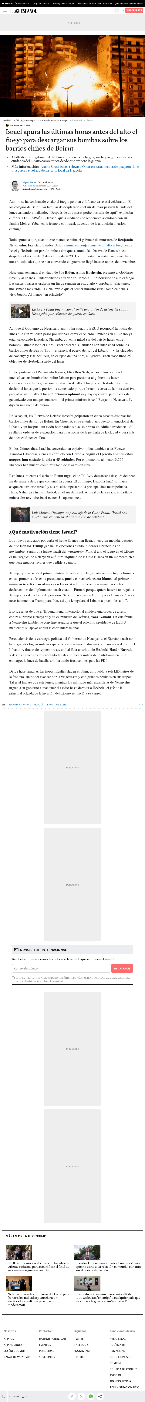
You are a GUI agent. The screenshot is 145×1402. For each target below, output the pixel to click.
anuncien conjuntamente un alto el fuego (95, 245)
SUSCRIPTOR (47, 1357)
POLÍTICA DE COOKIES (123, 1369)
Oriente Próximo (20, 125)
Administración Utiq (124, 1387)
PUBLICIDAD (46, 1351)
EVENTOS (45, 1345)
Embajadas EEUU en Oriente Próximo (95, 3)
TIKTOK (79, 1357)
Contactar (45, 1331)
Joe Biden (61, 704)
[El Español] (62, 10)
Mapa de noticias (41, 3)
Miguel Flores (29, 182)
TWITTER (79, 1339)
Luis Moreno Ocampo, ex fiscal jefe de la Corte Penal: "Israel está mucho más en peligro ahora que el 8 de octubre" (79, 514)
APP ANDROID (13, 1345)
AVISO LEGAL (118, 1339)
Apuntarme (122, 968)
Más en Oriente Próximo (26, 1236)
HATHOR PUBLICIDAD (52, 1339)
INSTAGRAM (82, 1351)
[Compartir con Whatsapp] (91, 1396)
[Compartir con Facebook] (73, 1396)
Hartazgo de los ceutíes (63, 3)
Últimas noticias (22, 3)
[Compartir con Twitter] (82, 1396)
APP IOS (9, 1339)
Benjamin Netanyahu (19, 704)
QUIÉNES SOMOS (14, 1351)
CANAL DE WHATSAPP (17, 1357)
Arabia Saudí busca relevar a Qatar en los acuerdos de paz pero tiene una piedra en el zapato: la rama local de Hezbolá (75, 168)
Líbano (49, 704)
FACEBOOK (81, 1345)
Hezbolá (38, 704)
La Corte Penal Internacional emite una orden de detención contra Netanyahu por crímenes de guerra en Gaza (80, 311)
